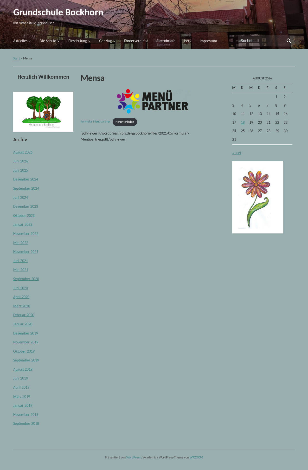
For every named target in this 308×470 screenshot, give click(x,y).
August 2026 (22, 153)
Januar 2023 (22, 225)
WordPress (133, 457)
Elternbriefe (166, 41)
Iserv (187, 41)
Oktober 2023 (24, 216)
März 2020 (21, 306)
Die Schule (48, 41)
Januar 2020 (22, 324)
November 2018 (25, 415)
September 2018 (26, 424)
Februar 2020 (23, 315)
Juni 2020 (20, 288)
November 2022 (25, 234)
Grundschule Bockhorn (58, 13)
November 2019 (25, 342)
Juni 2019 (20, 378)
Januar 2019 (22, 406)
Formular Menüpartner (95, 121)
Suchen (288, 41)
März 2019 (21, 397)
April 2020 (21, 297)
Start (16, 58)
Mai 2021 (20, 270)
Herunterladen (125, 121)
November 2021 (25, 252)
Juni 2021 (20, 261)
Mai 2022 (20, 243)
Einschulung (77, 41)
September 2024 (26, 189)
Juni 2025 (20, 171)
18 (243, 123)
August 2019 (22, 370)
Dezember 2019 (25, 333)
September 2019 (26, 360)
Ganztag (105, 41)
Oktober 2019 (24, 352)
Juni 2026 (20, 161)
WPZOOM (196, 457)
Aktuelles (20, 41)
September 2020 (26, 279)
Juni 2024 (20, 198)
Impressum (208, 41)
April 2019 (21, 388)
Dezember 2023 (25, 207)
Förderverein (134, 41)
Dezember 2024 (25, 179)
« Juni (236, 153)
